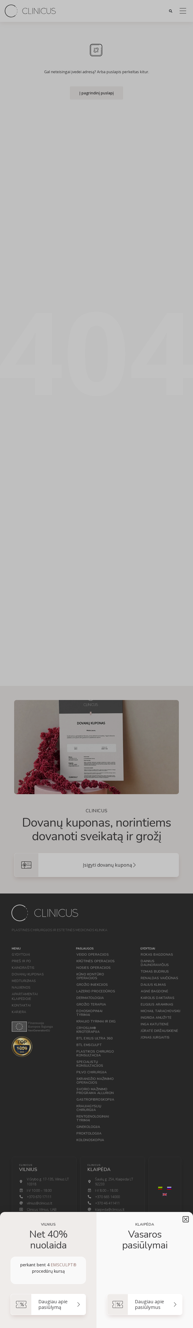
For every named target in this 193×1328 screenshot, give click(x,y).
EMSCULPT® (63, 1265)
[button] (185, 1219)
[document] (96, 664)
